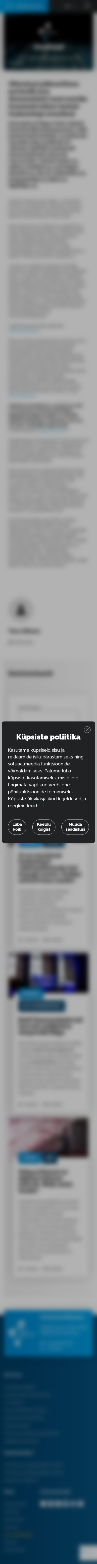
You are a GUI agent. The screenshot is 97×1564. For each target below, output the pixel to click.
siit (41, 805)
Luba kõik (17, 827)
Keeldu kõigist (44, 827)
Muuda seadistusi (75, 827)
